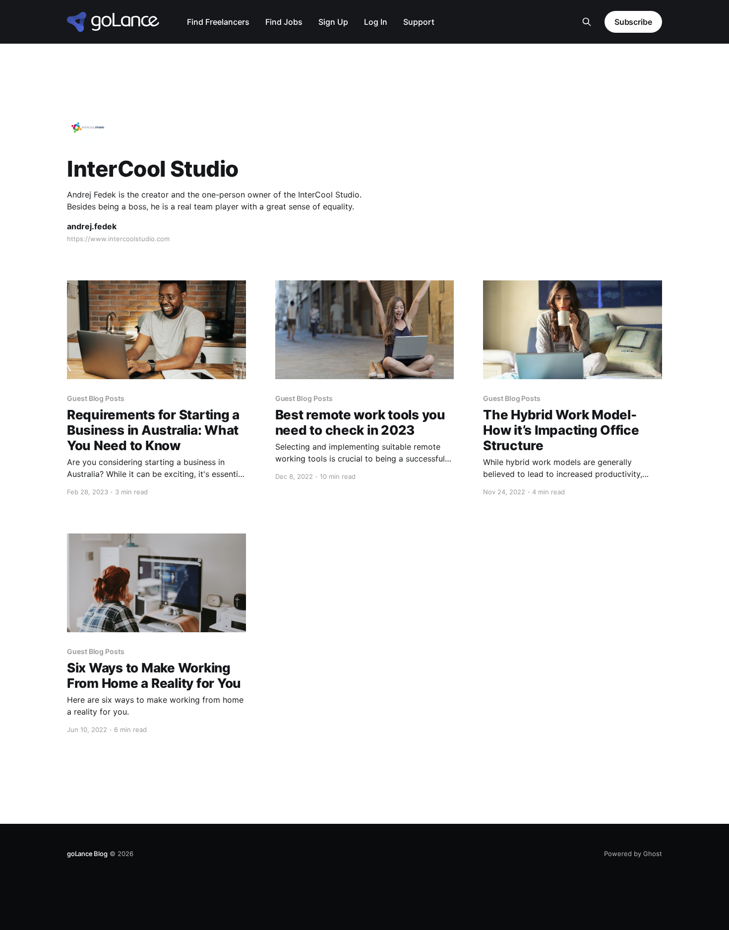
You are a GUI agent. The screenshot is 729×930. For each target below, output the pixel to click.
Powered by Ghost (633, 854)
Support (418, 22)
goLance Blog (87, 854)
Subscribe (633, 22)
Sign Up (333, 22)
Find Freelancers (218, 22)
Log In (375, 22)
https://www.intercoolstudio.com (118, 239)
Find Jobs (284, 22)
